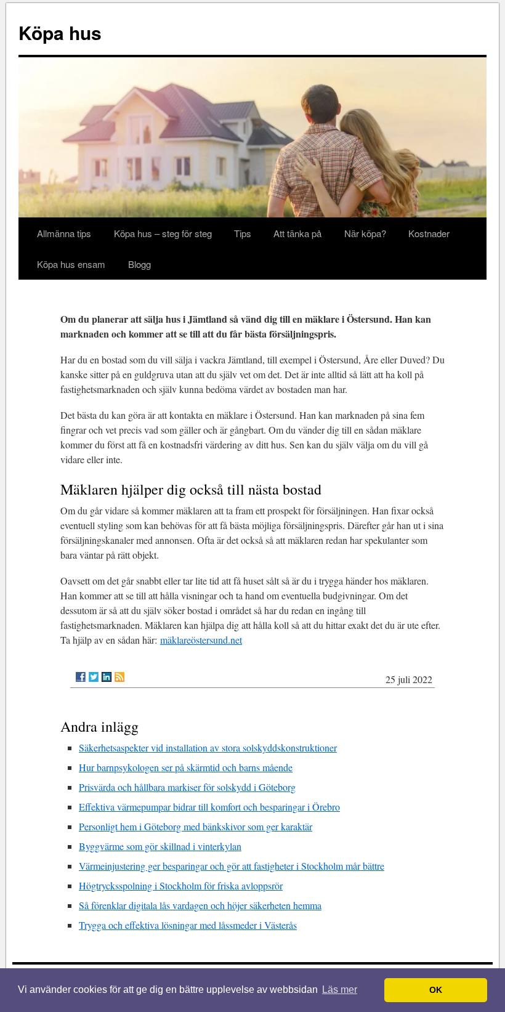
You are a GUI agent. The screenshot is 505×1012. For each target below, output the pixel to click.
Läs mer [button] (339, 989)
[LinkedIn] (106, 677)
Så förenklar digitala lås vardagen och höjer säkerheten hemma (200, 905)
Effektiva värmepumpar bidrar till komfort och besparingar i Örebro (209, 806)
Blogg (139, 263)
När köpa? (365, 233)
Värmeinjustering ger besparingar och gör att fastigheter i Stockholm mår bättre (231, 865)
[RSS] (119, 677)
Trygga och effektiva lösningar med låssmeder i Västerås (188, 924)
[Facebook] (81, 677)
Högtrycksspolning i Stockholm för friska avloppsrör (181, 885)
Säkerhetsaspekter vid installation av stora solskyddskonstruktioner (208, 747)
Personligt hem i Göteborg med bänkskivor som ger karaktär (195, 826)
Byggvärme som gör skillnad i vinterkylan (160, 846)
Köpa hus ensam (71, 263)
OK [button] (435, 990)
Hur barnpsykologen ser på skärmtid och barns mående (186, 767)
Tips (242, 233)
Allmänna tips (64, 233)
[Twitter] (94, 677)
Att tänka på (297, 233)
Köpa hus (60, 32)
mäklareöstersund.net (201, 639)
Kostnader (429, 233)
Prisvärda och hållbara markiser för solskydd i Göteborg (187, 786)
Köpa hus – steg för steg (163, 233)
